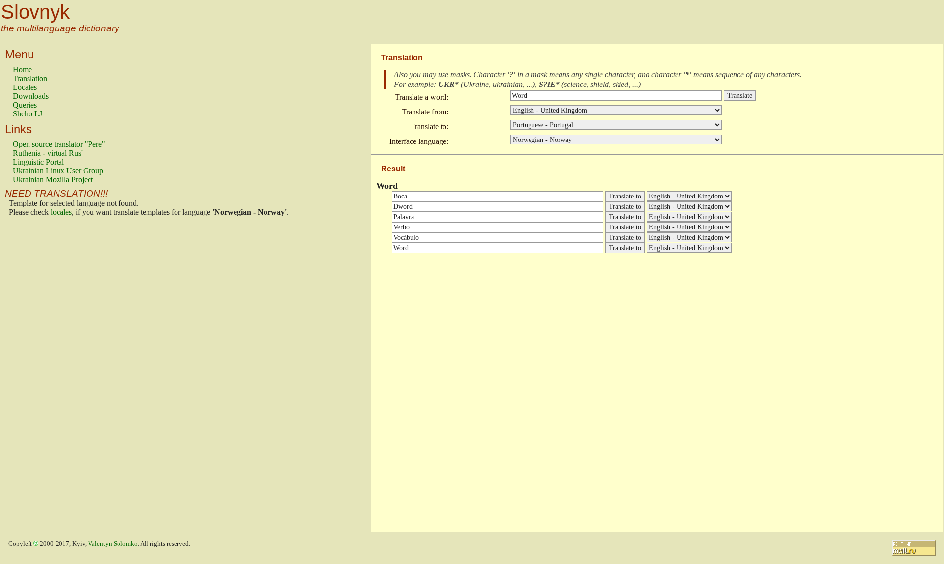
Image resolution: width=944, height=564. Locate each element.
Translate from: (425, 112)
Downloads (31, 96)
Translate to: (429, 126)
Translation (30, 78)
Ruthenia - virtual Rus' (48, 153)
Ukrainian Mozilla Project (53, 179)
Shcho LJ (27, 114)
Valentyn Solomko (113, 543)
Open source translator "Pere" (59, 144)
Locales (25, 87)
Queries (25, 105)
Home (22, 69)
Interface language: (418, 141)
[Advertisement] (52, 376)
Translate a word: (421, 97)
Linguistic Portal (38, 162)
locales (61, 212)
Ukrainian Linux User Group (58, 171)
